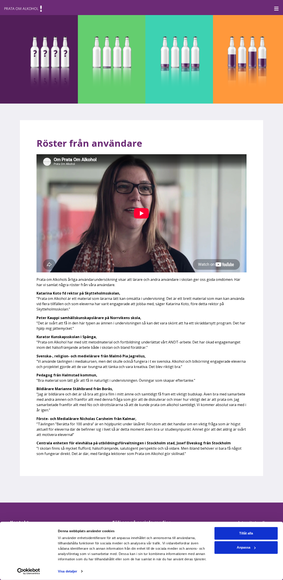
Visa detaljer (67, 571)
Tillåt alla (246, 533)
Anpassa (243, 547)
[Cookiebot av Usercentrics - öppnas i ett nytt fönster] (28, 571)
